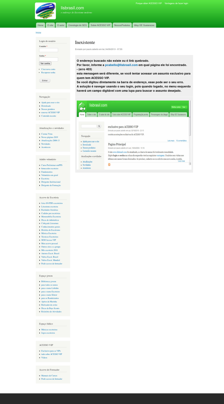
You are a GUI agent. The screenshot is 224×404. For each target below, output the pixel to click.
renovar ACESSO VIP (50, 112)
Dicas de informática (50, 220)
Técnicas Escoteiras (49, 236)
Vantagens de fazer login (176, 3)
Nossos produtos (48, 109)
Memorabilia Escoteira (51, 216)
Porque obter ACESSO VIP (149, 3)
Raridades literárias (49, 209)
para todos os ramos (49, 284)
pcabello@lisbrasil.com (121, 65)
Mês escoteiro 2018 (49, 250)
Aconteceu (45, 147)
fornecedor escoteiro (49, 168)
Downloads (46, 105)
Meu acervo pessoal (49, 243)
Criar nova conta (48, 69)
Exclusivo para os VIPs (51, 350)
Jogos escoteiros (48, 332)
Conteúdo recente (48, 115)
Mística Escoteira (48, 233)
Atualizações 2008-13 (50, 140)
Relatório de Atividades (51, 311)
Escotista (45, 178)
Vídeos (44, 357)
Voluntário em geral (49, 175)
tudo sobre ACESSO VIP (51, 354)
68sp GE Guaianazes (144, 25)
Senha (42, 56)
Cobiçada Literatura (49, 223)
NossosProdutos (122, 25)
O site (50, 25)
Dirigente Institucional (51, 181)
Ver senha (45, 63)
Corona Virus (46, 133)
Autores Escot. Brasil (50, 253)
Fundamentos (46, 171)
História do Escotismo (50, 230)
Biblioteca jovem (48, 281)
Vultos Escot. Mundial (50, 260)
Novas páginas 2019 (49, 137)
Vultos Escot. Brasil (49, 256)
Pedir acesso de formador (51, 263)
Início (38, 32)
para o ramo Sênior (49, 294)
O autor (60, 25)
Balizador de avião (49, 304)
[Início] (45, 11)
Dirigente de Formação (51, 185)
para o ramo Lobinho (50, 288)
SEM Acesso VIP (48, 240)
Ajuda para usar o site (50, 102)
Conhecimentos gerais (50, 226)
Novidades (45, 143)
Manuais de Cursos (49, 375)
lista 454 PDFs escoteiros (52, 203)
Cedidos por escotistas (50, 213)
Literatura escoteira (49, 206)
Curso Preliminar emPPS (51, 165)
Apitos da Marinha (49, 301)
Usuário (43, 46)
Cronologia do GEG (77, 25)
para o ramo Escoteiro (50, 291)
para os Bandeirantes (50, 298)
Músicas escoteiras (49, 329)
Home (40, 25)
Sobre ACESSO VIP (100, 25)
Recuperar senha (48, 72)
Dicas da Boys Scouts (50, 308)
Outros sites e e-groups (50, 246)
